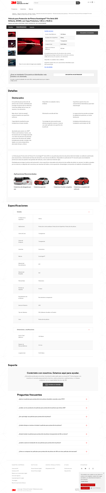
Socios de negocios (16, 475)
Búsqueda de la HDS (50, 468)
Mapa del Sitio (67, 470)
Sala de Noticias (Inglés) (36, 468)
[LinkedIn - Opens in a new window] (82, 468)
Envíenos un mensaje (55, 384)
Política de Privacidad (27, 489)
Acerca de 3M (15, 468)
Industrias (23, 9)
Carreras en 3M (15, 470)
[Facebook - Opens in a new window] (89, 468)
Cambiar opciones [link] (48, 31)
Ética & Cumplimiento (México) (19, 482)
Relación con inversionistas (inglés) (19, 473)
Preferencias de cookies (37, 489)
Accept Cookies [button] (85, 488)
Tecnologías (14, 480)
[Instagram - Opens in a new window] (93, 468)
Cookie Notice (84, 481)
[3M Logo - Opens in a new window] (20, 2)
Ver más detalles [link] (48, 67)
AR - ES (89, 2)
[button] (95, 488)
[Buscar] (78, 2)
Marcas (31, 9)
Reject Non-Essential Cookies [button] (88, 484)
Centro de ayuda (68, 468)
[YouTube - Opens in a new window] (85, 468)
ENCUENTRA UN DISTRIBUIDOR (73, 74)
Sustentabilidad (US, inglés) (18, 478)
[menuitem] (11, 27)
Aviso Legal (20, 489)
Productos (14, 9)
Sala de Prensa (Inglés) (36, 470)
